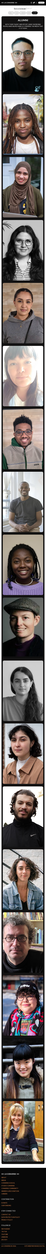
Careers (4, 1194)
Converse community (9, 1188)
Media (3, 1180)
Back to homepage (20, 8)
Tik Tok (4, 1231)
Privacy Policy (7, 1220)
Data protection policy (10, 1217)
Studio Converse (8, 1186)
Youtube (4, 1234)
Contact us (5, 1214)
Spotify (4, 1240)
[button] (31, 2)
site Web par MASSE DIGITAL (34, 1246)
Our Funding (6, 1205)
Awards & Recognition (10, 1191)
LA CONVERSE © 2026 (8, 1246)
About (3, 1177)
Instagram (5, 1229)
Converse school (8, 1183)
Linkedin (4, 1237)
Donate (41, 2)
